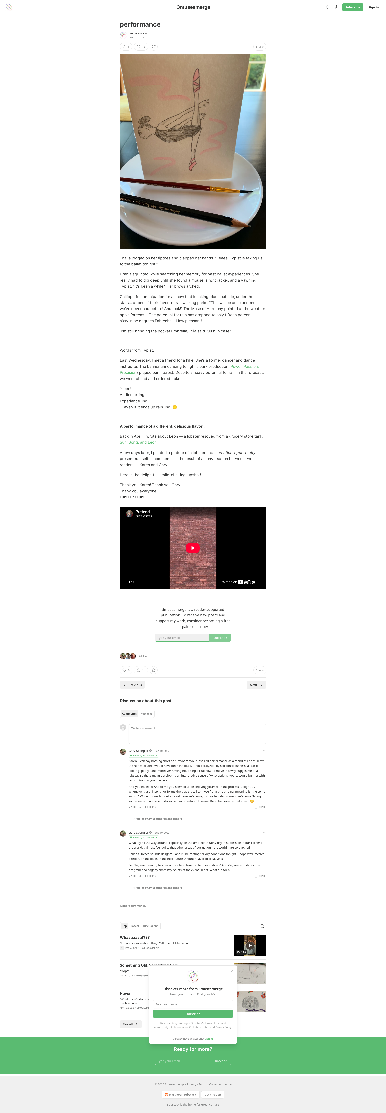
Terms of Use (212, 1023)
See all (128, 1024)
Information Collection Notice (191, 1027)
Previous (135, 685)
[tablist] (137, 714)
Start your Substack (182, 1094)
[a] (250, 946)
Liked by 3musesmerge (145, 755)
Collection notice (220, 1084)
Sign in (373, 7)
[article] (193, 945)
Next (253, 685)
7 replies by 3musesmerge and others (157, 819)
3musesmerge (138, 33)
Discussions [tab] (150, 926)
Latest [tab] (135, 926)
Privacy (191, 1084)
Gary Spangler (138, 751)
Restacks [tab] (146, 714)
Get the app (213, 1094)
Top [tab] (124, 926)
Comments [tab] (129, 714)
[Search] (328, 7)
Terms (203, 1084)
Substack (173, 1104)
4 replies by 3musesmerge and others (157, 888)
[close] (231, 971)
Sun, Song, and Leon (138, 442)
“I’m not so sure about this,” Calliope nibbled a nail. (155, 943)
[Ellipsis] (264, 750)
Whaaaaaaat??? (135, 937)
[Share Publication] (337, 7)
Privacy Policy (223, 1027)
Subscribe (352, 7)
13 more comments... (133, 906)
